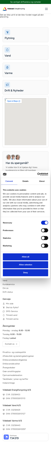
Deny (25, 273)
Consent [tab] (9, 181)
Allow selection (25, 265)
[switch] (44, 230)
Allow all (25, 257)
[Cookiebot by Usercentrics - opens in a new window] (37, 174)
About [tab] (42, 181)
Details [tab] (26, 181)
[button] (46, 9)
